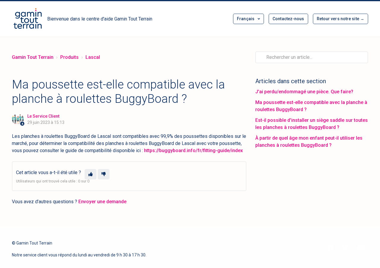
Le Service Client (43, 116)
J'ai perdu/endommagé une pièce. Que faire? (304, 91)
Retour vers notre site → (340, 18)
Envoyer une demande (102, 201)
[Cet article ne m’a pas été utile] (104, 174)
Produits (69, 57)
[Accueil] (28, 19)
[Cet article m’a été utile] (90, 174)
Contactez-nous (288, 18)
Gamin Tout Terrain (32, 57)
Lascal (93, 57)
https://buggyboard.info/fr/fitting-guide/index (193, 150)
